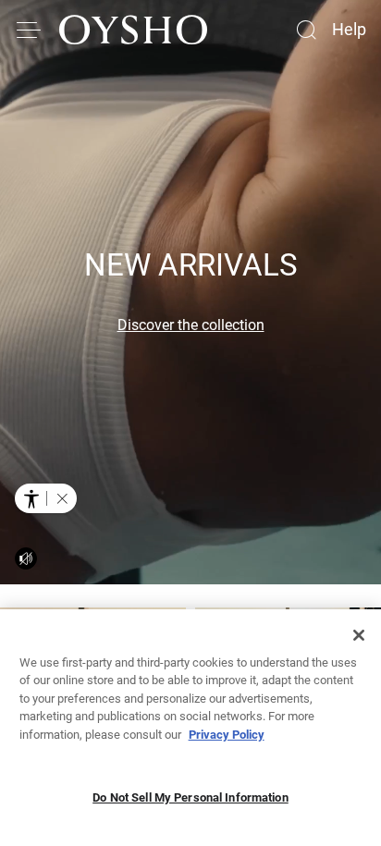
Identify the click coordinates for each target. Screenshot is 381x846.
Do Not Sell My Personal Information (190, 797)
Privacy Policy (226, 735)
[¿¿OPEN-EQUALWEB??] (46, 498)
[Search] (306, 29)
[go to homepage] (133, 29)
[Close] (358, 635)
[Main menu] (29, 29)
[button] (62, 498)
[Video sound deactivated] (26, 558)
